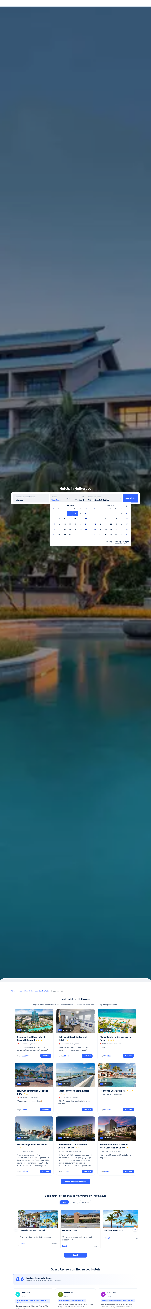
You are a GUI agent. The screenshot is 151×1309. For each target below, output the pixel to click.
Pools (64, 1202)
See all (75, 1255)
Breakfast (85, 1202)
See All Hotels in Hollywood (75, 1181)
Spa (74, 1202)
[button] (133, 4)
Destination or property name (25, 497)
